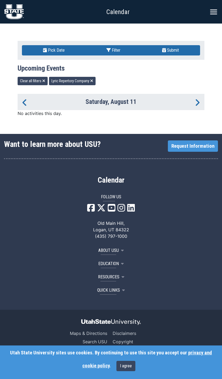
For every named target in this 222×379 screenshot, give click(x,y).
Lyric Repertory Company (70, 81)
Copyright (123, 341)
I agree (126, 365)
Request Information (192, 146)
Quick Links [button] (108, 290)
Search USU (95, 341)
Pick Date (56, 50)
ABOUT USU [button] (108, 250)
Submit (172, 50)
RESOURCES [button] (108, 276)
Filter (115, 50)
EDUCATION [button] (108, 263)
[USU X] (101, 209)
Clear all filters (31, 81)
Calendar (111, 180)
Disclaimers (124, 333)
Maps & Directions (88, 333)
